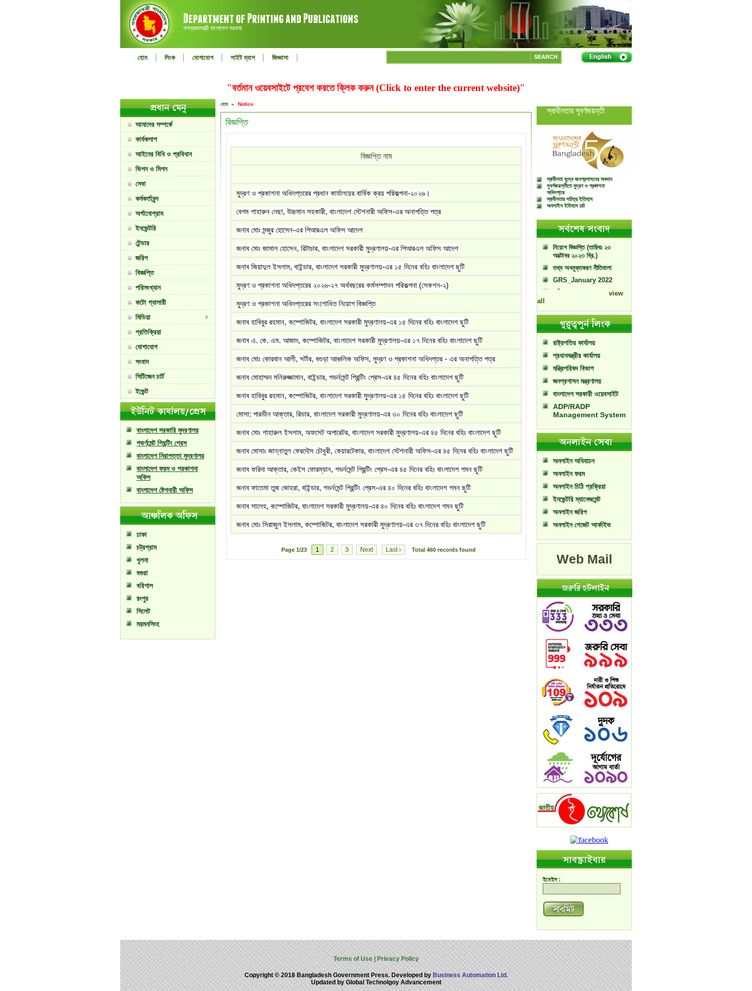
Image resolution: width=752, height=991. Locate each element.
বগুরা (142, 573)
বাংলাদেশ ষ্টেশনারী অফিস (165, 490)
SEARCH (546, 57)
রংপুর (142, 598)
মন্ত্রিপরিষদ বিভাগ (573, 368)
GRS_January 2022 (582, 270)
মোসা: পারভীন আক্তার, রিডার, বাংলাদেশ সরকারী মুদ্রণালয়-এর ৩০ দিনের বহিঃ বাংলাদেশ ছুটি (349, 414)
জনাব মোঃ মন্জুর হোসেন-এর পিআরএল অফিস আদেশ (299, 230)
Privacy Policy (397, 958)
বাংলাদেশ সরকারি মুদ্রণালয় (167, 430)
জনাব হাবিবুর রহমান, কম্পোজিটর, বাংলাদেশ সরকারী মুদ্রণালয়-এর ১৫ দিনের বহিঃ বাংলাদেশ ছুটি (352, 322)
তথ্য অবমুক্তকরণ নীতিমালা (582, 258)
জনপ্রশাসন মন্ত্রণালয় (577, 381)
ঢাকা (142, 534)
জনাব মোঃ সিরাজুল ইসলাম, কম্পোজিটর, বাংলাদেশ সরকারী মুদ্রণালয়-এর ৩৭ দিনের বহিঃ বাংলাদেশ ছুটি (360, 524)
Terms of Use (354, 958)
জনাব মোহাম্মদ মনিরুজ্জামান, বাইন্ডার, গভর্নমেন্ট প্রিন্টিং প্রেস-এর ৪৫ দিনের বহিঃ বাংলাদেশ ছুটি (349, 377)
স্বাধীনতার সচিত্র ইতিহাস (570, 199)
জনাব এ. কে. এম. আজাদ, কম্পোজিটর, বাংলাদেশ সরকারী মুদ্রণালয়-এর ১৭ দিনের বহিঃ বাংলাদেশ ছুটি (359, 340)
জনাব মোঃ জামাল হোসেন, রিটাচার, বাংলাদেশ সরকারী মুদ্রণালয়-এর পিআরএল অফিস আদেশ (347, 248)
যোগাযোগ (202, 57)
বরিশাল (145, 585)
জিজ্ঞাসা (280, 57)
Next (366, 549)
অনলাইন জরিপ (570, 512)
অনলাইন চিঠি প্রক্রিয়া (579, 486)
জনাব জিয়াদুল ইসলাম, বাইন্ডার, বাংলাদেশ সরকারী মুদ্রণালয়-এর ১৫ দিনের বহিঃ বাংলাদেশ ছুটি (350, 266)
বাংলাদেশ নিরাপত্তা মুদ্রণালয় (170, 456)
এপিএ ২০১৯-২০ (571, 282)
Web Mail (584, 559)
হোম (142, 57)
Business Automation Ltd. (470, 975)
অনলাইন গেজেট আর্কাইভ (582, 525)
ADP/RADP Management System (589, 410)
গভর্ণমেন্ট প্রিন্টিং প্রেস (162, 443)
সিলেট (143, 611)
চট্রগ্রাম (147, 547)
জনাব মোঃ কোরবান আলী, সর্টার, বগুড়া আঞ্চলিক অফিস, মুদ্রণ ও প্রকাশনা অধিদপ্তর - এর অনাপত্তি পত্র (365, 358)
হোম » (228, 104)
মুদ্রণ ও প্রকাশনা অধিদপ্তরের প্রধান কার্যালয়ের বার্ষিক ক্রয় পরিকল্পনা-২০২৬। (333, 193)
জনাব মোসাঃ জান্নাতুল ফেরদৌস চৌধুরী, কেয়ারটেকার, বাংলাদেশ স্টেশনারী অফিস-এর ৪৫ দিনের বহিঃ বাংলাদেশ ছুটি (374, 450)
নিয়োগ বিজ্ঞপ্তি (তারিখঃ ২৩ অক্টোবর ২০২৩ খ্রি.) (582, 242)
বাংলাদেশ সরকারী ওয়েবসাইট (585, 394)
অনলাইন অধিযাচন (573, 461)
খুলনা (142, 560)
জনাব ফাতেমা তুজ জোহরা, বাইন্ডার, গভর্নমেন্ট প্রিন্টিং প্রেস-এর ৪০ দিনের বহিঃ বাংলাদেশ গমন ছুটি (353, 487)
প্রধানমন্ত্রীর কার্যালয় (576, 355)
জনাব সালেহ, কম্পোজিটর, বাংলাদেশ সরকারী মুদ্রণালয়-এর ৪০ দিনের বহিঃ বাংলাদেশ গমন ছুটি (349, 506)
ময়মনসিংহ (148, 624)
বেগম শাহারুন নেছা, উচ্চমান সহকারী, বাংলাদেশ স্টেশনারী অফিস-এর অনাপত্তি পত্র (338, 211)
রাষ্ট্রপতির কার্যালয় (574, 343)
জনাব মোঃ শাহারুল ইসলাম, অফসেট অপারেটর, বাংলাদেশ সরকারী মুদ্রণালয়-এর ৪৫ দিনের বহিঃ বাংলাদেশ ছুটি (368, 432)
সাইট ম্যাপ (243, 57)
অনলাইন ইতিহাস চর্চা (566, 205)
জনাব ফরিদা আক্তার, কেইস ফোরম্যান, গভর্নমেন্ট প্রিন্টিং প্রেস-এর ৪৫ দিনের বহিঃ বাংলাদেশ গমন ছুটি (359, 469)
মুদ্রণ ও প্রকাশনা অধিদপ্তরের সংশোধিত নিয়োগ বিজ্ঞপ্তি (305, 303)
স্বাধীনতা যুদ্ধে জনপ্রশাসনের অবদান (579, 179)
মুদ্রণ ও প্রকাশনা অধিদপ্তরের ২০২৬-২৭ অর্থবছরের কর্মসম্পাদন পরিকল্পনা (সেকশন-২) (342, 285)
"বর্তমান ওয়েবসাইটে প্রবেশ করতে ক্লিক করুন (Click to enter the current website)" (376, 87)
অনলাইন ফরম (569, 473)
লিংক (170, 57)
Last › (393, 549)
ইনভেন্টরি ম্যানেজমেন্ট (577, 499)
